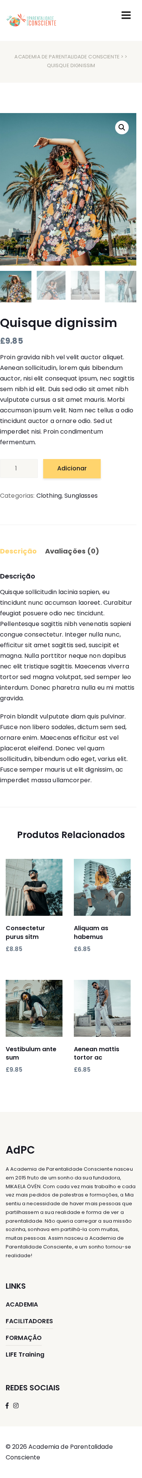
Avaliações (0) (72, 551)
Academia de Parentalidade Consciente (66, 56)
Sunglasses (81, 495)
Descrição (18, 551)
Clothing (49, 495)
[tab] (21, 552)
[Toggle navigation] (126, 15)
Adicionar (72, 468)
